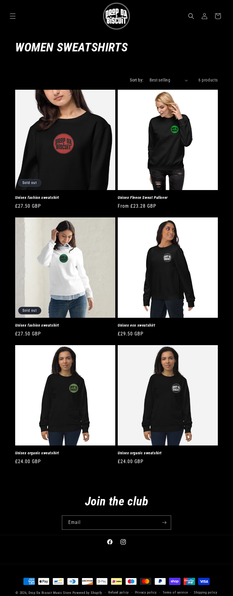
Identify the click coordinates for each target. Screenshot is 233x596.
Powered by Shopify (88, 593)
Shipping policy (206, 592)
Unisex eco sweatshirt (136, 325)
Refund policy (118, 592)
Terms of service (175, 592)
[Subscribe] (164, 522)
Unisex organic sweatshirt (37, 453)
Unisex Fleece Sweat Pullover (143, 197)
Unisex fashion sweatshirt (37, 197)
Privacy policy (146, 592)
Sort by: (136, 80)
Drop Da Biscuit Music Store (50, 593)
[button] (12, 16)
